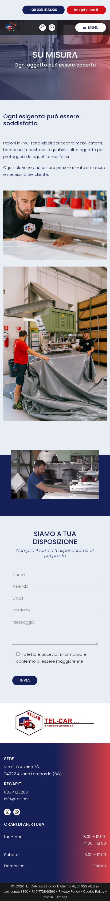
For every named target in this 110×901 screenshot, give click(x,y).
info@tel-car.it (86, 9)
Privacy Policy (69, 891)
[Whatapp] (52, 27)
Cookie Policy (93, 891)
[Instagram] (42, 27)
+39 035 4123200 (43, 9)
